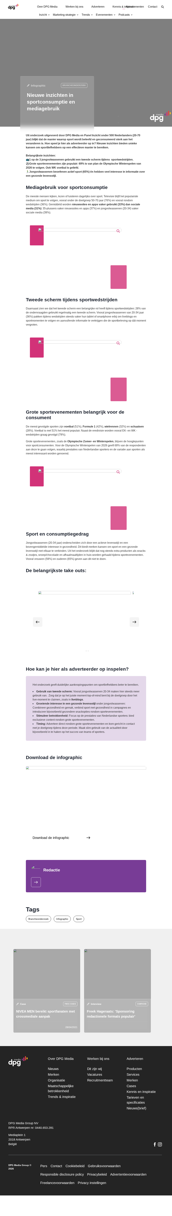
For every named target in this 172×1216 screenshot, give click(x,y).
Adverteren (98, 6)
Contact (151, 6)
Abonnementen (131, 6)
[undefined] (37, 626)
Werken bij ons (73, 6)
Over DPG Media (44, 6)
